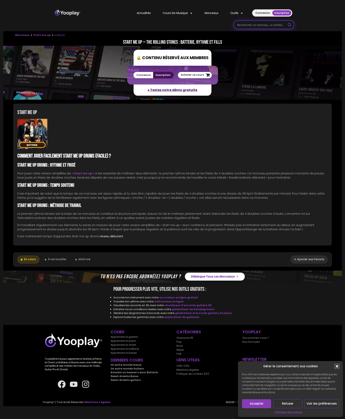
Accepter (257, 403)
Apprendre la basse (124, 353)
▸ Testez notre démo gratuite (172, 90)
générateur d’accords (191, 313)
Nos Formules (251, 342)
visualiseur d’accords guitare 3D (188, 305)
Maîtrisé (84, 259)
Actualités (144, 13)
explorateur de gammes (181, 317)
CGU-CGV (182, 366)
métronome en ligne (168, 301)
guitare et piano (220, 313)
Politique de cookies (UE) (192, 374)
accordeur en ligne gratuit (178, 297)
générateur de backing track (193, 309)
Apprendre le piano (123, 341)
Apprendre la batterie (125, 349)
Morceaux (211, 13)
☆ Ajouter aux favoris (309, 259)
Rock (179, 346)
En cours (30, 259)
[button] (337, 366)
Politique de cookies (288, 412)
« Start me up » (83, 173)
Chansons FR (184, 338)
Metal (180, 350)
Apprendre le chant (123, 345)
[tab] (172, 134)
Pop (179, 342)
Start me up (42, 35)
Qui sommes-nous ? (255, 338)
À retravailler (57, 259)
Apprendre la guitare (124, 337)
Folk (178, 354)
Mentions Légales (187, 370)
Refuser (287, 403)
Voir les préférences (321, 403)
